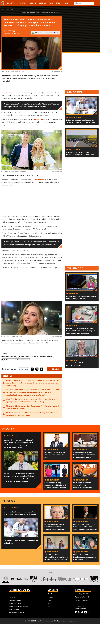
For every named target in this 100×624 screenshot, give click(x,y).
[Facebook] (76, 612)
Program (11, 3)
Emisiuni (32, 3)
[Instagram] (79, 612)
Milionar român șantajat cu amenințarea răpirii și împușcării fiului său (81, 297)
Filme (51, 3)
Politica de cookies (15, 603)
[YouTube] (82, 612)
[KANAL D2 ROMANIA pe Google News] (24, 369)
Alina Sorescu (7, 93)
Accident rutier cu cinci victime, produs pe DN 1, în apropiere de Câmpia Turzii (80, 153)
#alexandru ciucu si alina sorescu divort (37, 356)
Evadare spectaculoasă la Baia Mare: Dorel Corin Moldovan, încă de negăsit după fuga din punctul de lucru (80, 330)
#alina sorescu (10, 356)
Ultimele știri (74, 92)
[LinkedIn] (85, 612)
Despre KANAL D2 (19, 589)
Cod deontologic (15, 600)
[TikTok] (89, 612)
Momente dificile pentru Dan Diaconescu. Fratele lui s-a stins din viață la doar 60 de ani (33, 407)
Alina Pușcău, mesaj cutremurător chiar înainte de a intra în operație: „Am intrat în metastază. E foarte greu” (30, 400)
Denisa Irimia (11, 30)
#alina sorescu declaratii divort (17, 360)
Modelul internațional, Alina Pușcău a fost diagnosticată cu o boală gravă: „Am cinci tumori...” (31, 414)
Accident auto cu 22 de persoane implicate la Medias (78, 364)
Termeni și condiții (15, 594)
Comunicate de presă (16, 613)
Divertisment (8, 429)
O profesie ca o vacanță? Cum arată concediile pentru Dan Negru (55, 454)
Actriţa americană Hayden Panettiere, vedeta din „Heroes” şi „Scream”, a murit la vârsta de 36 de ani (56, 528)
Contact (12, 597)
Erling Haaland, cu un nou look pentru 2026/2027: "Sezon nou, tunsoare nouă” (81, 121)
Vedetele (22, 3)
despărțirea (38, 119)
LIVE (66, 3)
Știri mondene (8, 501)
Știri (49, 606)
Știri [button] (58, 3)
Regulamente (14, 609)
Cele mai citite (75, 268)
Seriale (42, 3)
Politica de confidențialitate (18, 606)
